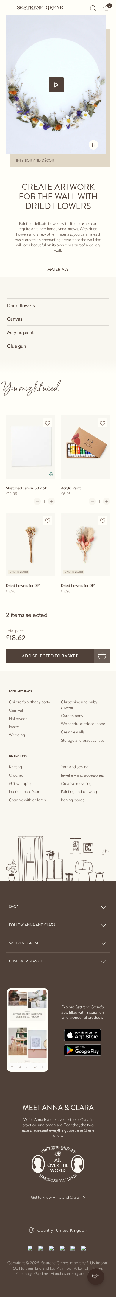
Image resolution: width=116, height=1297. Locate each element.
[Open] (9, 7)
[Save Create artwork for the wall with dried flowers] (93, 145)
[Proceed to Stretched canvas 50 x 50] (30, 446)
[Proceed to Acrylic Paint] (85, 446)
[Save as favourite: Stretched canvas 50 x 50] (47, 423)
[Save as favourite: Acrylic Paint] (102, 423)
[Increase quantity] (51, 501)
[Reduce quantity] (37, 501)
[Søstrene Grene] (40, 7)
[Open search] (93, 8)
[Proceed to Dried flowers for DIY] (30, 544)
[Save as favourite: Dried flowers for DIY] (47, 521)
